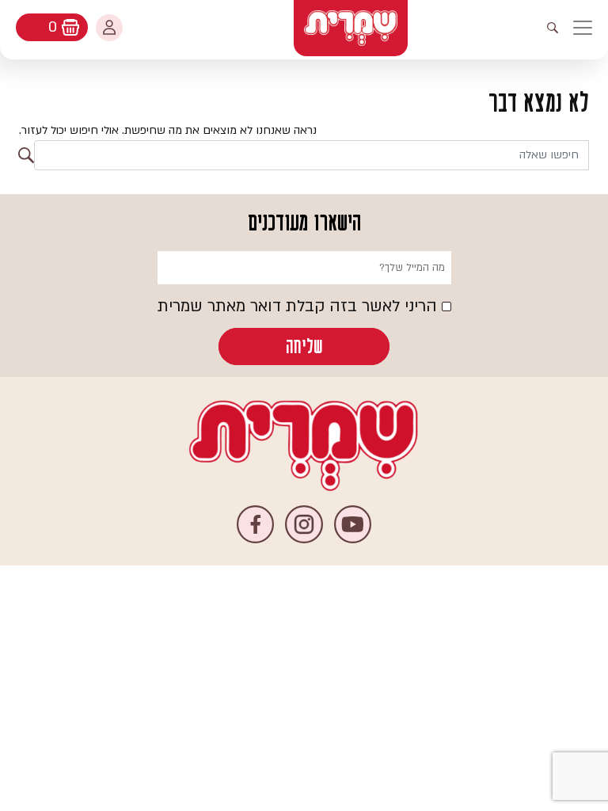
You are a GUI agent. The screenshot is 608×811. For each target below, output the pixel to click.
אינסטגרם (303, 524)
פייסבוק (255, 524)
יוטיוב (352, 524)
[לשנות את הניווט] (590, 27)
